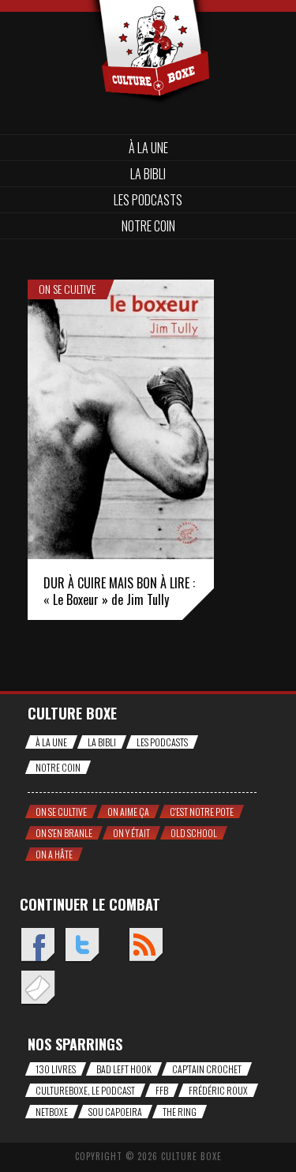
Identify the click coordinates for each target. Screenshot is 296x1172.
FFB (161, 1090)
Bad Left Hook (124, 1069)
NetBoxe (52, 1111)
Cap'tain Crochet (207, 1069)
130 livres (56, 1069)
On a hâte (54, 854)
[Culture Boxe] (148, 25)
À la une (148, 147)
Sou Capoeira (115, 1111)
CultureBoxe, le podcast (85, 1090)
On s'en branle (64, 833)
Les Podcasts (148, 199)
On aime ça (128, 811)
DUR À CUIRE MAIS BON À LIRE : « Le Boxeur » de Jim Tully (119, 591)
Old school (193, 833)
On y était (131, 833)
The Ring (180, 1111)
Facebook (37, 946)
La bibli (148, 173)
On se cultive (67, 289)
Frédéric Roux (218, 1090)
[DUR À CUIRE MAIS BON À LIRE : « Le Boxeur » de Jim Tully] (121, 419)
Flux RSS (145, 946)
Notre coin (148, 225)
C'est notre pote (202, 811)
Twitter (81, 946)
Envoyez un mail (37, 988)
